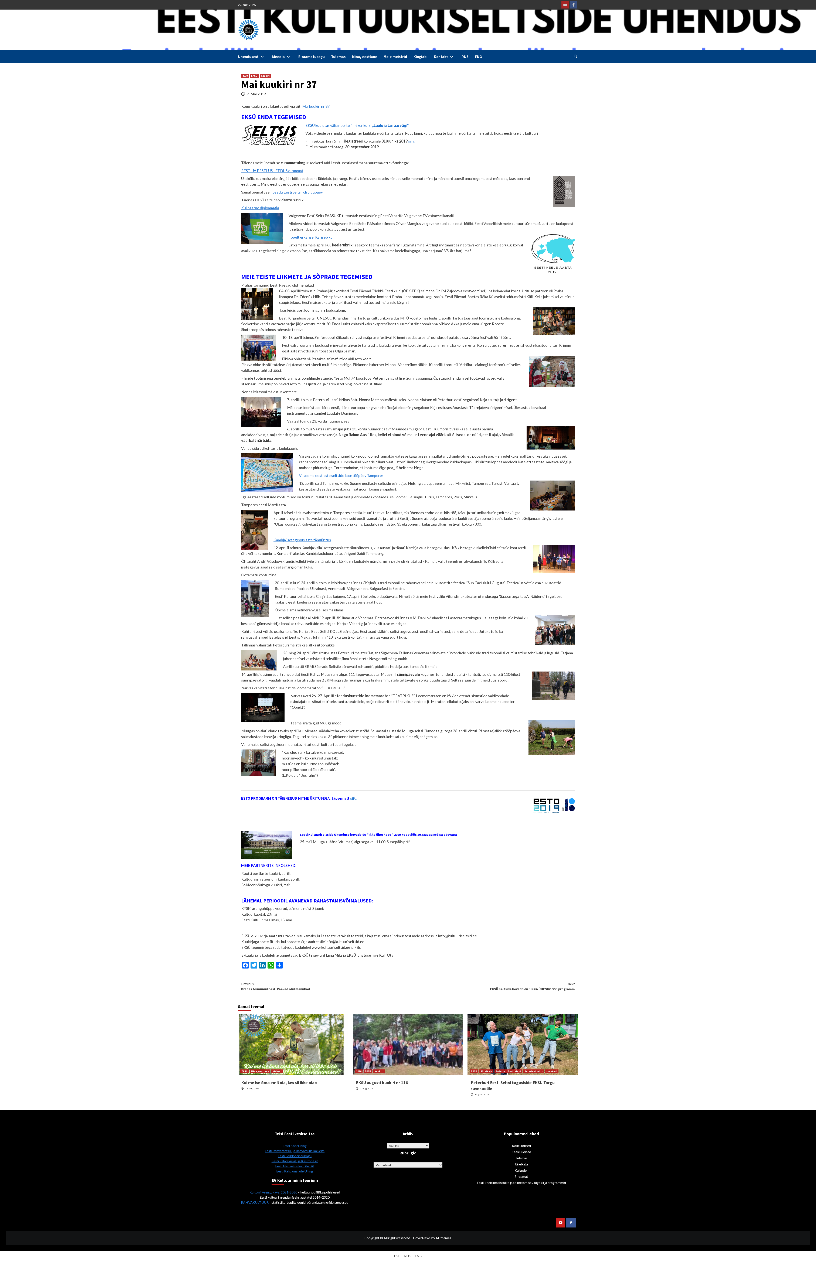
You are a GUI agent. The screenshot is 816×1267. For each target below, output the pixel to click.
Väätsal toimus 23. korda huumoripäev (318, 421)
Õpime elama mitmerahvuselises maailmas (309, 610)
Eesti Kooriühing (295, 1146)
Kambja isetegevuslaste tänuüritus (302, 539)
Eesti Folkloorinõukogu (295, 1156)
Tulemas (338, 56)
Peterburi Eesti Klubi (508, 1071)
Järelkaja (486, 1071)
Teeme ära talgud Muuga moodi (316, 723)
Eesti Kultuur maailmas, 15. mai (266, 920)
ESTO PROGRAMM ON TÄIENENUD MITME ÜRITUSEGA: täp (289, 798)
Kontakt (441, 56)
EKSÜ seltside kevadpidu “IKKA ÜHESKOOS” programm (532, 986)
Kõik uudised (521, 1146)
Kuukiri (265, 75)
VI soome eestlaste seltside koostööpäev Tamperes (341, 475)
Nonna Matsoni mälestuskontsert (269, 391)
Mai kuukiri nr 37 (316, 106)
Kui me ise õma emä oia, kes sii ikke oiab (279, 1082)
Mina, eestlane (364, 56)
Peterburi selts (533, 1071)
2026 (358, 1071)
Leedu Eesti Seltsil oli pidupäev (297, 192)
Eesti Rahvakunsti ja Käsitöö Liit (295, 1161)
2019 (245, 75)
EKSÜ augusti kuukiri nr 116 (382, 1082)
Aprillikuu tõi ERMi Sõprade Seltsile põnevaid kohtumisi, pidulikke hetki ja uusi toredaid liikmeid (360, 666)
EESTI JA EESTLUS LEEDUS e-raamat (272, 170)
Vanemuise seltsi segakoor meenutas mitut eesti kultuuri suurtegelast (298, 744)
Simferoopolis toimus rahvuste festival (272, 329)
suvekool (551, 1071)
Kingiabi (421, 56)
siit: (354, 798)
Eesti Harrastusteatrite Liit (294, 1166)
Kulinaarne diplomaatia (260, 207)
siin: (411, 141)
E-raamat (521, 1176)
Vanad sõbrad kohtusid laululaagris (269, 448)
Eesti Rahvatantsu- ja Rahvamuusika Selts (294, 1151)
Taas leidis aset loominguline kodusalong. (312, 310)
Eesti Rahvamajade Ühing (294, 1171)
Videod (277, 1071)
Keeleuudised (521, 1152)
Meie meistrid (395, 56)
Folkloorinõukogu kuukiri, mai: (265, 884)
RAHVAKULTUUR (255, 1202)
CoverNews (422, 1238)
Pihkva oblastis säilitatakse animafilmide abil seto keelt (326, 358)
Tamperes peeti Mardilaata (263, 504)
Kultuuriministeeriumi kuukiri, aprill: (270, 879)
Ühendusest (248, 56)
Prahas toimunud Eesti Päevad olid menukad (277, 285)
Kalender (521, 1170)
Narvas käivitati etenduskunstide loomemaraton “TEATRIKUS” (293, 688)
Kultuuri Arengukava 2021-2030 (273, 1192)
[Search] (575, 56)
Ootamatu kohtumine (258, 575)
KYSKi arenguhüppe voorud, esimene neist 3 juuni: (282, 908)
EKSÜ (254, 75)
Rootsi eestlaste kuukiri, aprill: (266, 873)
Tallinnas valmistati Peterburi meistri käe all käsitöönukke (288, 645)
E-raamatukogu (311, 56)
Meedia (278, 56)
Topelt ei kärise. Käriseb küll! (312, 237)
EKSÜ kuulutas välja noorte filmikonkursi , (357, 125)
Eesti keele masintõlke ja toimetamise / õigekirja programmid (521, 1183)
